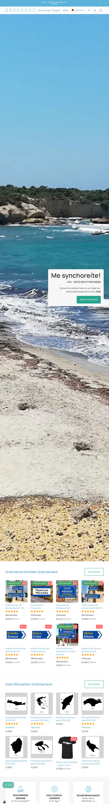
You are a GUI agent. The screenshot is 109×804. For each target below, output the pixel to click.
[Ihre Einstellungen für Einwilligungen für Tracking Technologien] (4, 801)
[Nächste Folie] (101, 3)
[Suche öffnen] (89, 10)
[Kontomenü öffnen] (95, 10)
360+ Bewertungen (54, 4)
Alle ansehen (94, 571)
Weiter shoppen (89, 299)
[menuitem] (66, 10)
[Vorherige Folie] (6, 3)
